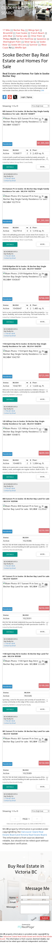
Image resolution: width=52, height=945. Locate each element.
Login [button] (26, 97)
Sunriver (33, 44)
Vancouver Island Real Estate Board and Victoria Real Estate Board (25, 833)
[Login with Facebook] (5, 98)
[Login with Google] (10, 98)
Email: (13, 902)
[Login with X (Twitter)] (15, 98)
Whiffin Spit (20, 47)
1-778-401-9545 (9, 178)
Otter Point (36, 35)
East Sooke (21, 32)
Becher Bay (19, 30)
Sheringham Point (12, 41)
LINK (42, 90)
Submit (45, 918)
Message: (11, 906)
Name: (13, 897)
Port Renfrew (26, 38)
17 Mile (6, 30)
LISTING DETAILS (10, 167)
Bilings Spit (33, 30)
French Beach (37, 32)
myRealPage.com (26, 927)
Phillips (6, 38)
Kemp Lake (21, 35)
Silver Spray (30, 41)
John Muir (8, 35)
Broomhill (8, 32)
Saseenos (41, 38)
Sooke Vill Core (18, 44)
